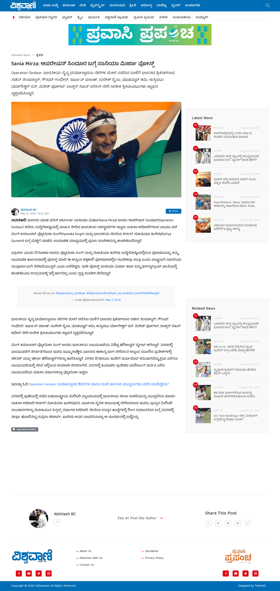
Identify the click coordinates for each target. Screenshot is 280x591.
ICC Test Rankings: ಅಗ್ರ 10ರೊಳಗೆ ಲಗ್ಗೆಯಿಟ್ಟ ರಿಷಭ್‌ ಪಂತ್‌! (236, 418)
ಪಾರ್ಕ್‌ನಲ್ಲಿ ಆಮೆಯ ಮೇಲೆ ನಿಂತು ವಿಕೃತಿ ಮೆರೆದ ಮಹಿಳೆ (235, 181)
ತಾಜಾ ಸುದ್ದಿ (50, 5)
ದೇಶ (82, 5)
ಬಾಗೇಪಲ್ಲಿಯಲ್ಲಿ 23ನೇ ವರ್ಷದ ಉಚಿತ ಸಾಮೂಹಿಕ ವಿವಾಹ (233, 135)
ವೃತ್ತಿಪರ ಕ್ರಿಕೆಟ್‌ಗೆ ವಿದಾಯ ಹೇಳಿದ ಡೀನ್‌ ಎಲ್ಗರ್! (235, 372)
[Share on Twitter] (218, 523)
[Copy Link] (248, 523)
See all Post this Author (137, 518)
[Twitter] (39, 573)
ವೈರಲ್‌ (175, 5)
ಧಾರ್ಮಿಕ (94, 17)
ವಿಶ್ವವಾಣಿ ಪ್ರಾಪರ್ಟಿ (116, 17)
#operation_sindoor (70, 293)
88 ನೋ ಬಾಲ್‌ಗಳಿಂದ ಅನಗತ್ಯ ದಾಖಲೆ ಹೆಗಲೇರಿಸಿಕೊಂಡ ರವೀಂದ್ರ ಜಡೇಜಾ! (236, 395)
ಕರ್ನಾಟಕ (69, 5)
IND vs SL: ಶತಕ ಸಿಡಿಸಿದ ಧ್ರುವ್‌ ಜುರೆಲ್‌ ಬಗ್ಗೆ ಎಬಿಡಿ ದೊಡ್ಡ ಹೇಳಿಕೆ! (234, 349)
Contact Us (87, 565)
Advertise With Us (91, 558)
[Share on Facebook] (208, 523)
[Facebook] (19, 573)
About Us (85, 551)
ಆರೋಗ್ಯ (146, 5)
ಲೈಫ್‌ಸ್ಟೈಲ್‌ (97, 5)
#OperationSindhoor (101, 293)
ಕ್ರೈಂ (80, 17)
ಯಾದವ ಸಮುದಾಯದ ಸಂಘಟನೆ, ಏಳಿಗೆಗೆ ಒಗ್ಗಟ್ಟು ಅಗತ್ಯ (235, 227)
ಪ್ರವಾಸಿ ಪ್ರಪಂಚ (144, 17)
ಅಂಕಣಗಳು (192, 5)
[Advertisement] (96, 458)
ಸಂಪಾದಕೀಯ (182, 17)
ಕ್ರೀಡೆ (133, 5)
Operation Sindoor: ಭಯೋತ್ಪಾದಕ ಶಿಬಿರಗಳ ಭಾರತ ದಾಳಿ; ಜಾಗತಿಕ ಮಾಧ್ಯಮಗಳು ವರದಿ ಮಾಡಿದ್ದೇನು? (99, 385)
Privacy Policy (154, 558)
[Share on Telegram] (238, 523)
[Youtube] (29, 573)
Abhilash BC (28, 210)
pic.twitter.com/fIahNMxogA (138, 293)
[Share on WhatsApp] (228, 523)
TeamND (260, 586)
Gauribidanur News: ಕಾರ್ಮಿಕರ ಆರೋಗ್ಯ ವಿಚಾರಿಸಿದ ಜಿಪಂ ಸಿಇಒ (234, 204)
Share (175, 211)
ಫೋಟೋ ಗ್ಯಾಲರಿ (46, 17)
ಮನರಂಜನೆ (117, 5)
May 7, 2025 (113, 300)
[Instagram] (48, 573)
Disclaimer (151, 551)
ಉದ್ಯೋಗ (202, 17)
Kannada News (20, 55)
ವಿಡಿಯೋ (24, 17)
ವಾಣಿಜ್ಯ (161, 5)
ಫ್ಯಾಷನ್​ (67, 17)
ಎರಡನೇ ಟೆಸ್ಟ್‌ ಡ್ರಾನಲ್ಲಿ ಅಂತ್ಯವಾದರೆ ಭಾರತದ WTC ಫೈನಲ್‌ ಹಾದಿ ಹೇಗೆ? (236, 158)
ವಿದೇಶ (163, 17)
